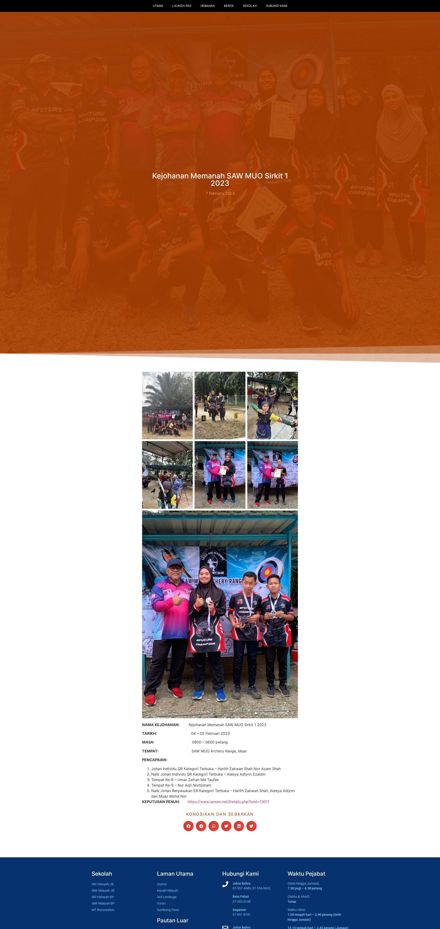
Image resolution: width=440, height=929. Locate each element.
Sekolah (250, 6)
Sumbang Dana (168, 910)
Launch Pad (181, 6)
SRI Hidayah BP (103, 897)
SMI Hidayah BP (103, 903)
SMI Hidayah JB (103, 891)
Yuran (161, 903)
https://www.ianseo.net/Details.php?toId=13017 (229, 801)
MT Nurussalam (103, 910)
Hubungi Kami (276, 6)
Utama (158, 6)
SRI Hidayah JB (103, 884)
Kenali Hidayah (167, 891)
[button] (188, 826)
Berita (229, 6)
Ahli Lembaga (166, 897)
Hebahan (208, 6)
